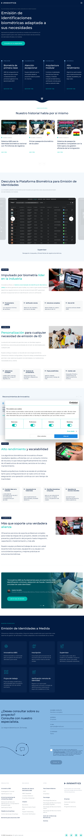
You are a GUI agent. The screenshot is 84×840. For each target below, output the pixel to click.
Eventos (45, 823)
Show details (70, 431)
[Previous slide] (13, 219)
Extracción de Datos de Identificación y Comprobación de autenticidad (10, 805)
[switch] (32, 425)
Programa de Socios (70, 809)
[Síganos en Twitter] (71, 837)
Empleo (66, 806)
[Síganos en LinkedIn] (76, 837)
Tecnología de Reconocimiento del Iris (52, 813)
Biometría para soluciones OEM (10, 820)
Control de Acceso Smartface (9, 816)
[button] (40, 607)
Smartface (46, 796)
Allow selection (41, 436)
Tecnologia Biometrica (49, 802)
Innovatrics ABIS (6, 790)
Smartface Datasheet (28, 800)
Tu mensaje (53, 733)
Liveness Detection (27, 798)
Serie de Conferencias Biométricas (49, 819)
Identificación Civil (6, 796)
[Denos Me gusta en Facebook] (66, 837)
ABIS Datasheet (26, 795)
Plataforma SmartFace (7, 813)
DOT (44, 793)
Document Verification (28, 816)
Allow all (65, 436)
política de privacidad (59, 754)
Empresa (53, 719)
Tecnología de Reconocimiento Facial (52, 809)
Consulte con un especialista (13, 43)
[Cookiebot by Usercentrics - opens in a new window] (70, 403)
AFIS (23, 811)
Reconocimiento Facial (28, 809)
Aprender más (8, 88)
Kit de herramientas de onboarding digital (8, 800)
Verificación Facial (6, 809)
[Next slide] (71, 219)
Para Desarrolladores (49, 790)
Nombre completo (56, 712)
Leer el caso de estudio (17, 601)
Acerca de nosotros (69, 804)
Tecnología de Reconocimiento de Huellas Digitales (52, 805)
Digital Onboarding (27, 814)
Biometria (25, 807)
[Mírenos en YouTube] (81, 837)
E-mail (52, 726)
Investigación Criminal (7, 793)
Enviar (55, 764)
